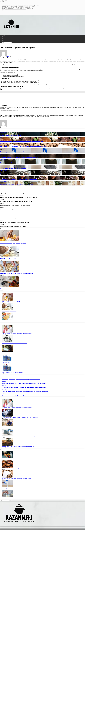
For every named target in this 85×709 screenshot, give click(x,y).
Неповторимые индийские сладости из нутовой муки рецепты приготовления (16, 273)
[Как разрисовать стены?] (7, 361)
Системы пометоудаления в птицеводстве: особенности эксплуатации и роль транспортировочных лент (19, 4)
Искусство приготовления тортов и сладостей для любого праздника (18, 179)
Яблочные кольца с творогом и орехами (10, 135)
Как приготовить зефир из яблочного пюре (9, 311)
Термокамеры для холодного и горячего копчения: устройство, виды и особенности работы (17, 8)
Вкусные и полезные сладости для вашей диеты (13, 168)
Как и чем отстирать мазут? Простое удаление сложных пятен (12, 372)
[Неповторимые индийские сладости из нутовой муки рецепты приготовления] (9, 271)
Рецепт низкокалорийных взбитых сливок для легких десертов (17, 163)
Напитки (3, 38)
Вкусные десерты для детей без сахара (8, 258)
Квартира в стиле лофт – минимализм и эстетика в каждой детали (13, 320)
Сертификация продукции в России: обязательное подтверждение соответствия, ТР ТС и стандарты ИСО (20, 3)
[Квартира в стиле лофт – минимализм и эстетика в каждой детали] (7, 319)
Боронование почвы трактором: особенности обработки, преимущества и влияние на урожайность (18, 6)
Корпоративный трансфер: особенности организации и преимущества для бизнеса (16, 7)
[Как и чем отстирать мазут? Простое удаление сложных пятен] (7, 371)
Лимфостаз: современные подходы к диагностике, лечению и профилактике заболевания (17, 333)
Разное (3, 40)
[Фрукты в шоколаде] (9, 286)
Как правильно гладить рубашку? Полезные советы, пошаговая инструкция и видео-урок (17, 352)
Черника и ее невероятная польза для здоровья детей (11, 301)
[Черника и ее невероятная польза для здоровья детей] (7, 300)
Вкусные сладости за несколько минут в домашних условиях (16, 184)
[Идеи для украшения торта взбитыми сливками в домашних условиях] (7, 496)
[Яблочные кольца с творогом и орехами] (7, 457)
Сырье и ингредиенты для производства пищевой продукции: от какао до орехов (21, 141)
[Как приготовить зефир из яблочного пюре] (7, 310)
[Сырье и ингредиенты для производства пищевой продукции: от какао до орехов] (7, 467)
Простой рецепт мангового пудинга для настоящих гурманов (13, 243)
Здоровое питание (5, 37)
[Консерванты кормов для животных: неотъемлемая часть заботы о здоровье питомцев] (7, 477)
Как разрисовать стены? (6, 362)
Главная (3, 35)
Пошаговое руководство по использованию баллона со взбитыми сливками (20, 152)
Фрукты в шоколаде (4, 288)
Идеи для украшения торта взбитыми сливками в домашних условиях (19, 157)
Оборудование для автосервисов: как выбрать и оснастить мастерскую (14, 9)
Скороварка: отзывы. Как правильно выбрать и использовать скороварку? (14, 343)
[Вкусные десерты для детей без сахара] (9, 256)
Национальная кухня (5, 39)
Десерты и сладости (5, 36)
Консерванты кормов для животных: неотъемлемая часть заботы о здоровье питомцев (23, 146)
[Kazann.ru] (11, 31)
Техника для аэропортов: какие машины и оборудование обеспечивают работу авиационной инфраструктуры (20, 5)
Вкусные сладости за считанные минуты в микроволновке (15, 173)
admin (8, 56)
